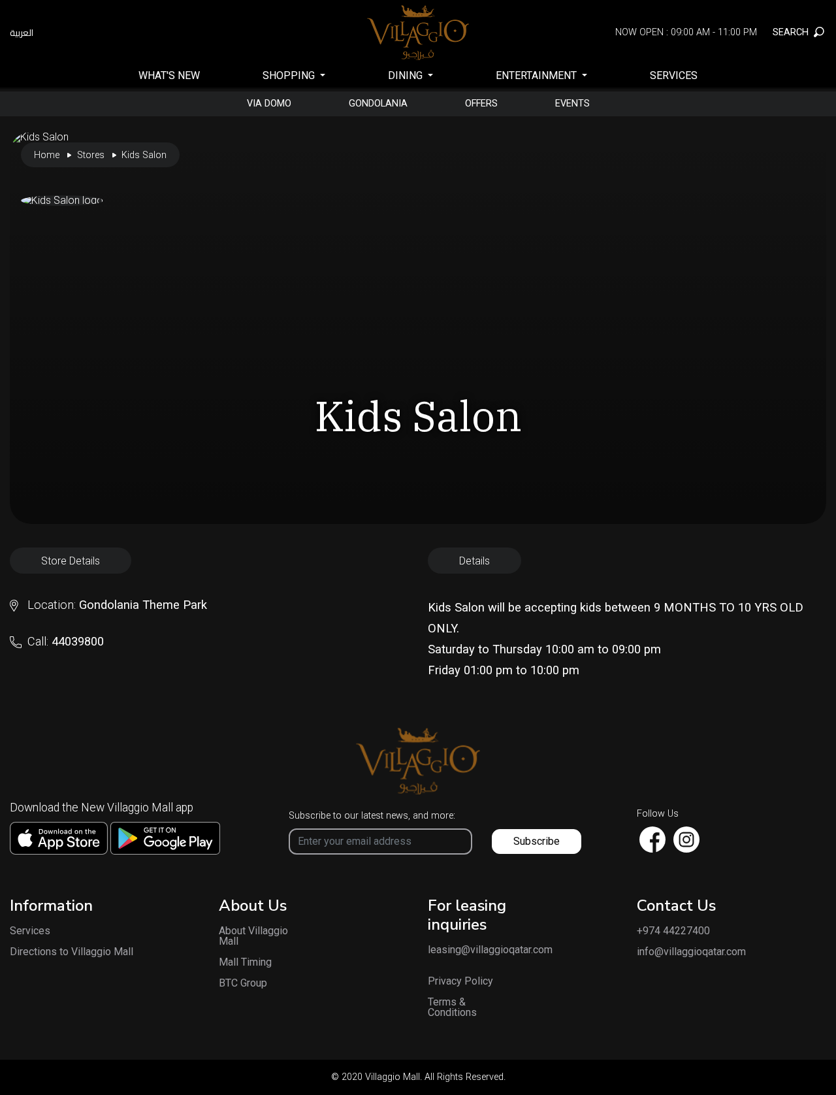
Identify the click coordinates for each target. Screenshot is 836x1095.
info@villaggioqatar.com (691, 952)
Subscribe (536, 841)
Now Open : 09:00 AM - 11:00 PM (686, 32)
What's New (169, 75)
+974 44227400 (673, 931)
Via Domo (269, 103)
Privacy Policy (460, 981)
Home (46, 155)
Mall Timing (245, 962)
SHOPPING (290, 75)
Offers (481, 103)
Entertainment (537, 75)
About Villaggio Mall (253, 936)
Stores (90, 155)
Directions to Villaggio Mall (71, 952)
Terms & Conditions (452, 1007)
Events (572, 103)
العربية (21, 32)
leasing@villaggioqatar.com (470, 950)
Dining (406, 75)
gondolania (378, 103)
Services (674, 75)
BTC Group (243, 983)
